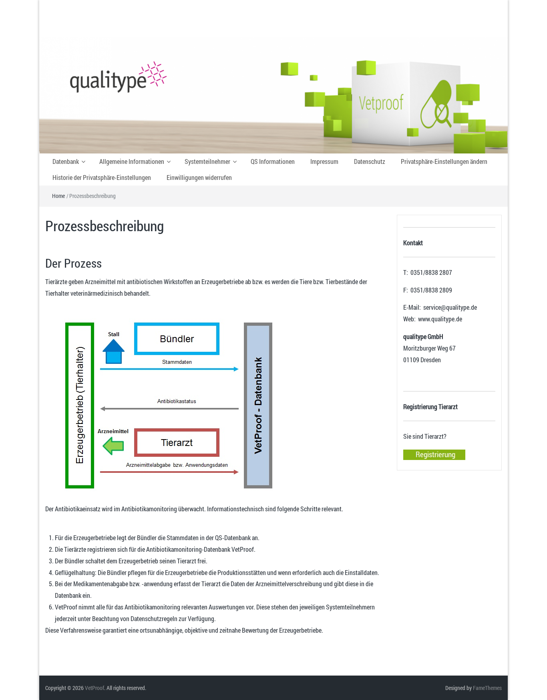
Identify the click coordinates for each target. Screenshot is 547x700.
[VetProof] (273, 94)
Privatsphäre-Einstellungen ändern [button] (444, 161)
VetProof (94, 688)
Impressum (324, 161)
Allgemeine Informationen (131, 161)
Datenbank (65, 161)
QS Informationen (273, 161)
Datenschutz (369, 161)
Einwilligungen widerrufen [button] (199, 177)
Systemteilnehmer (207, 161)
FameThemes (487, 688)
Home (58, 196)
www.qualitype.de (440, 319)
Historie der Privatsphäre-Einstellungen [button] (101, 177)
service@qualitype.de (450, 307)
